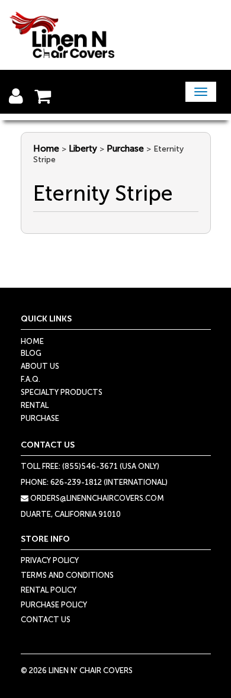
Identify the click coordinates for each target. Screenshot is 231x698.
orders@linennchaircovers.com (96, 498)
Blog (31, 353)
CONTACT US (45, 619)
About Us (40, 366)
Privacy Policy (50, 560)
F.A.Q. (30, 379)
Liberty (83, 148)
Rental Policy (48, 590)
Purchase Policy (54, 604)
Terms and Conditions (67, 575)
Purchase (125, 148)
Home (46, 148)
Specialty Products (61, 392)
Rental (35, 405)
